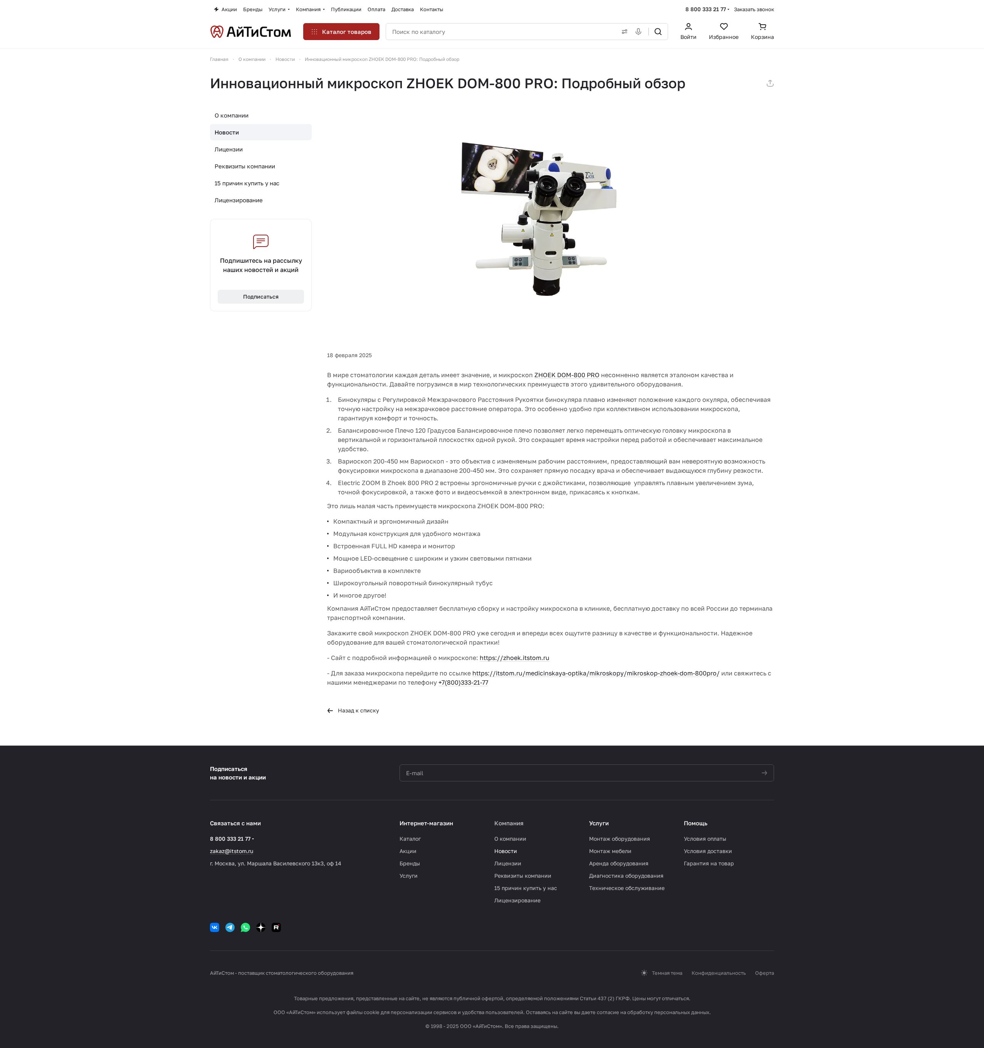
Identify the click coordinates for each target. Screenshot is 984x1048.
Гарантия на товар (709, 863)
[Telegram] (230, 927)
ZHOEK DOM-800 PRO (566, 375)
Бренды (410, 863)
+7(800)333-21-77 (463, 682)
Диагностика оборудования (626, 875)
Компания (509, 823)
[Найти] (658, 32)
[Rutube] (276, 927)
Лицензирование (239, 199)
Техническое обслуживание (627, 888)
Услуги (409, 875)
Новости (227, 132)
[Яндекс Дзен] (260, 927)
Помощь (695, 823)
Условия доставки (708, 851)
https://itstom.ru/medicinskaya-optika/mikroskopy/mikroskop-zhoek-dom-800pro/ (596, 673)
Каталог (410, 838)
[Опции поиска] (623, 32)
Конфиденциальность (719, 973)
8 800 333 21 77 (705, 9)
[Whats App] (245, 927)
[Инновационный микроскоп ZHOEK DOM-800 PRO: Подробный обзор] (550, 220)
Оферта (764, 973)
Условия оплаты (705, 838)
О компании (232, 115)
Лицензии (229, 149)
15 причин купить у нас (247, 183)
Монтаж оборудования (619, 838)
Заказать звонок (754, 9)
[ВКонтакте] (214, 927)
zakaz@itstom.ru (231, 851)
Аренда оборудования (618, 863)
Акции (408, 851)
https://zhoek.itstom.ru (514, 658)
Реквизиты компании (245, 166)
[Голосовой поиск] (639, 32)
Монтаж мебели (610, 851)
